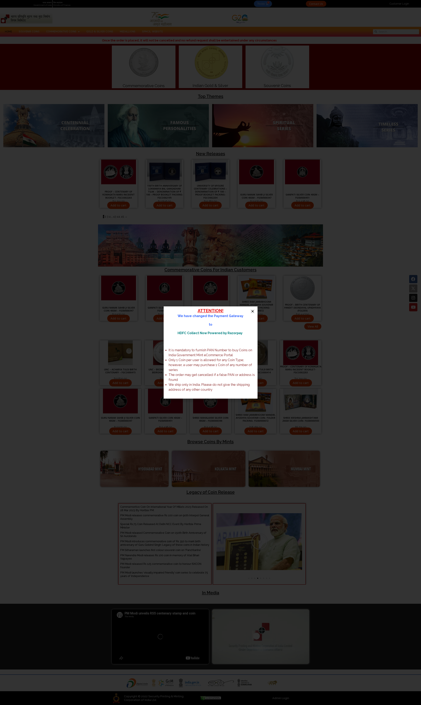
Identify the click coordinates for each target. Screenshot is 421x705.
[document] (210, 352)
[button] (252, 311)
